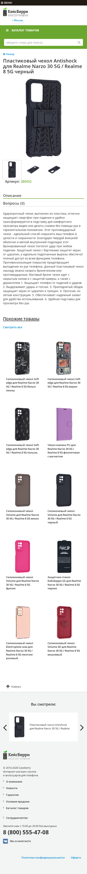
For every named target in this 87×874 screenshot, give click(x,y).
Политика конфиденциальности (43, 857)
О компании (14, 781)
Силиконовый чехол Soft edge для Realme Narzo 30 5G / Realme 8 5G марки (64, 382)
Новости (11, 788)
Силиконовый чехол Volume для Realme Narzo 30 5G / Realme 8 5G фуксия (22, 582)
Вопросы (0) (14, 203)
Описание (12, 195)
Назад (9, 54)
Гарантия (12, 795)
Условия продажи (18, 801)
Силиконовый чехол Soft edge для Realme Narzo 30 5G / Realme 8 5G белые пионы (22, 384)
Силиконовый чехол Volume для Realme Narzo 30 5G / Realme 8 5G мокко (22, 514)
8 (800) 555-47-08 (26, 832)
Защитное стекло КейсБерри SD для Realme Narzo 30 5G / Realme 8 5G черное (64, 582)
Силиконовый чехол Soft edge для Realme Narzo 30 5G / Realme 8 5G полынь (22, 448)
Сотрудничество (17, 818)
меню (8, 2)
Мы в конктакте (20, 841)
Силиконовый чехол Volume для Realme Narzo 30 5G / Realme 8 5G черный (64, 516)
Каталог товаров (25, 30)
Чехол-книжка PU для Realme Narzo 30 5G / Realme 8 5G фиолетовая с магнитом (64, 450)
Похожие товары (21, 319)
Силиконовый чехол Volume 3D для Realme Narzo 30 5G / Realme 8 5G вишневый (64, 648)
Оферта (76, 857)
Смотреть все (12, 327)
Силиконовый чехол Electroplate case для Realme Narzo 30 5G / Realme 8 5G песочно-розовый (19, 650)
